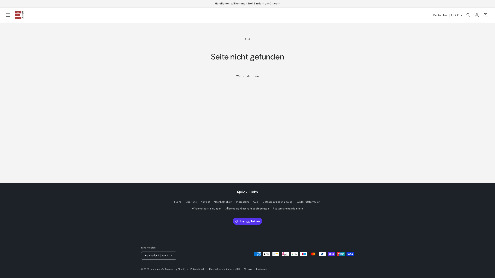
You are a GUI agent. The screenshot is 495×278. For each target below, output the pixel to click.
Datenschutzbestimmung (278, 202)
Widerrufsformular (308, 202)
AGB (256, 202)
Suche (178, 202)
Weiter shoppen (247, 76)
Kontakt (205, 202)
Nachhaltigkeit (222, 202)
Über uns (191, 202)
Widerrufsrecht (197, 268)
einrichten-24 (157, 269)
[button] (8, 15)
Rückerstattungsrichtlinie (288, 208)
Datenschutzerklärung (220, 268)
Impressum (242, 202)
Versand (248, 268)
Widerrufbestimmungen (206, 208)
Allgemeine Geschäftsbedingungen (247, 208)
